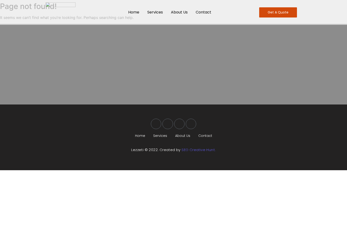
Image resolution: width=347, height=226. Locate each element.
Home (133, 12)
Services (155, 12)
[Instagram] (179, 124)
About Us (179, 12)
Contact (203, 12)
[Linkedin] (191, 124)
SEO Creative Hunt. (199, 149)
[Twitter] (167, 124)
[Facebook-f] (156, 124)
